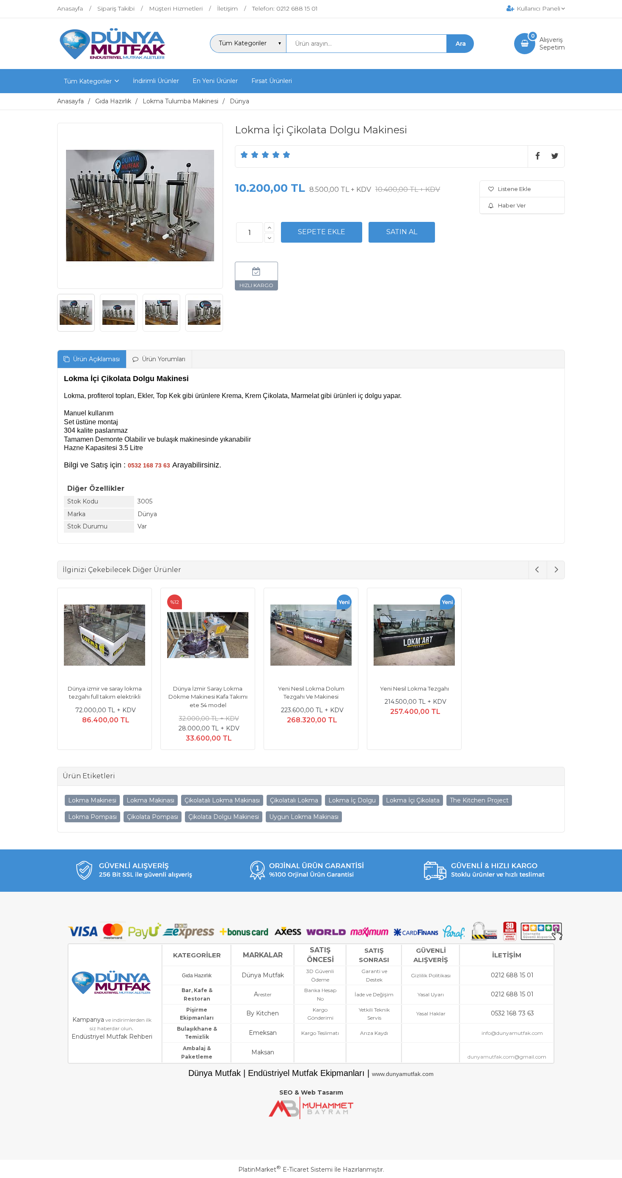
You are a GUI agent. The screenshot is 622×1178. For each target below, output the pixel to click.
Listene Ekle (514, 188)
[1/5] (244, 154)
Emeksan (263, 1033)
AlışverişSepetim (552, 43)
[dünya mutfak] (113, 61)
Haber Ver (512, 205)
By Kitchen (262, 1013)
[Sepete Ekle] (321, 232)
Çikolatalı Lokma (294, 800)
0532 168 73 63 (512, 1013)
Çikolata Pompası (152, 817)
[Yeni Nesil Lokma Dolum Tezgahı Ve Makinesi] (311, 636)
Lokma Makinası (150, 800)
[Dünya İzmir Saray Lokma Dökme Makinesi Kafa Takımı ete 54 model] (207, 636)
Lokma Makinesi (92, 800)
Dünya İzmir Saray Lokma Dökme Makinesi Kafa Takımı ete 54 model (208, 696)
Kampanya (88, 1019)
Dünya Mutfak (263, 975)
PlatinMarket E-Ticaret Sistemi (285, 1169)
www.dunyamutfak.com (403, 1073)
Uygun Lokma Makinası (304, 817)
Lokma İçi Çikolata (413, 800)
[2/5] (249, 154)
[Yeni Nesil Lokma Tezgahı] (414, 636)
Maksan (262, 1052)
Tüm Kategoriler (88, 81)
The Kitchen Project (479, 800)
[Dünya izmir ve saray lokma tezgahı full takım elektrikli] (104, 636)
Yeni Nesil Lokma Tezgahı (414, 688)
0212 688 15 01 (512, 975)
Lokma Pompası (92, 817)
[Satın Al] (402, 232)
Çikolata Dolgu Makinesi (223, 817)
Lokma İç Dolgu (352, 800)
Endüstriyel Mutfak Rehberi (112, 1036)
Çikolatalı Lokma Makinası (222, 800)
